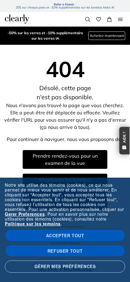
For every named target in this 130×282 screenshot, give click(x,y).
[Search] (88, 19)
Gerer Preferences (25, 214)
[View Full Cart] (109, 19)
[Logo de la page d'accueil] (17, 19)
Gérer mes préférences (65, 266)
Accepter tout (65, 235)
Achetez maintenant (107, 35)
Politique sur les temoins (33, 224)
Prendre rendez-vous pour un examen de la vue (65, 159)
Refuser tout (65, 251)
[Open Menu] (120, 19)
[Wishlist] (98, 19)
